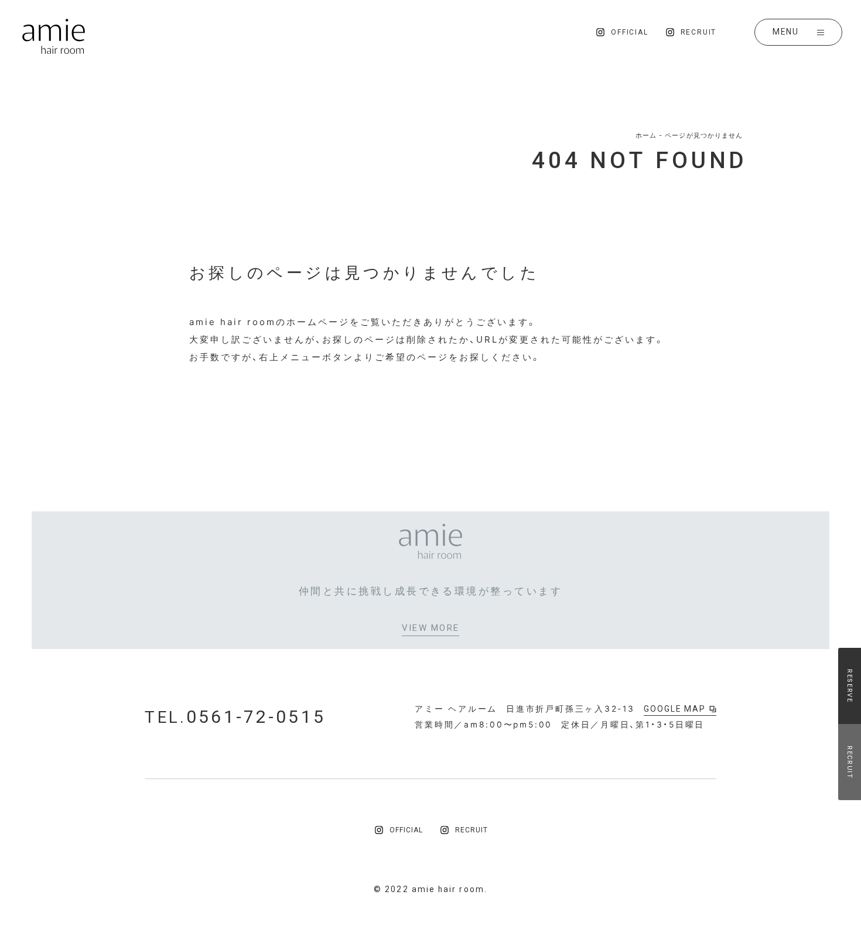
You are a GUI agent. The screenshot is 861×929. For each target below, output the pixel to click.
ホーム (646, 135)
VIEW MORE (430, 628)
